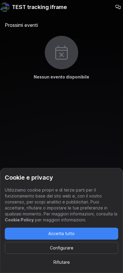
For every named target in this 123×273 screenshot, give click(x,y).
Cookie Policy (19, 219)
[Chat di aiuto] (118, 7)
